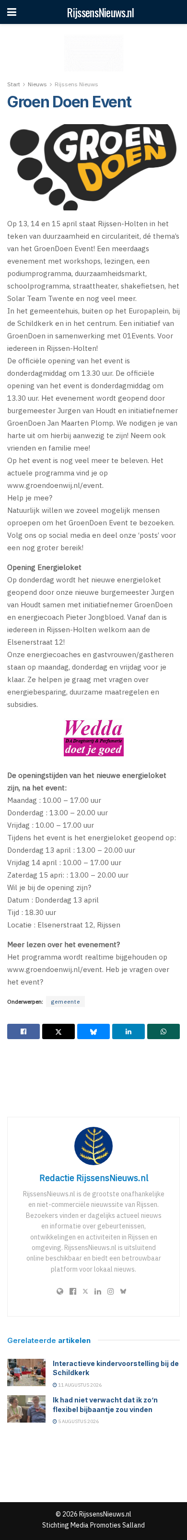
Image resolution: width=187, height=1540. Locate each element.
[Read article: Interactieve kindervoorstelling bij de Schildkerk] (26, 1372)
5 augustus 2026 (78, 1421)
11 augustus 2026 (79, 1385)
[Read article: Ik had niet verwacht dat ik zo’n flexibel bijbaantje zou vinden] (26, 1409)
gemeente (65, 1001)
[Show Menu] (11, 12)
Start (13, 84)
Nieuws (37, 84)
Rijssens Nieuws (76, 84)
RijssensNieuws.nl (100, 12)
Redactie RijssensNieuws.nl (93, 1177)
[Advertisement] (93, 1077)
